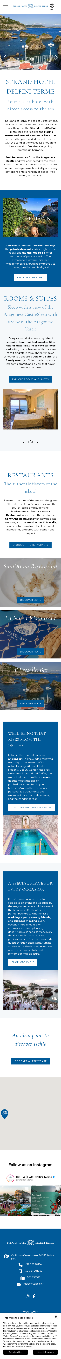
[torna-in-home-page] (30, 7)
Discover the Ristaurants (30, 545)
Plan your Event (23, 962)
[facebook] (34, 1296)
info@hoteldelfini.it (33, 1283)
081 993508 (34, 1277)
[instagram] (27, 1296)
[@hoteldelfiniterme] (10, 1178)
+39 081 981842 (33, 1270)
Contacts (30, 1312)
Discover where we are (30, 1061)
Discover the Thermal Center (32, 807)
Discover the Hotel (30, 277)
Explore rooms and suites (30, 379)
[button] (23, 442)
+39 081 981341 (34, 1264)
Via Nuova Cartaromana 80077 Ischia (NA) (32, 1257)
